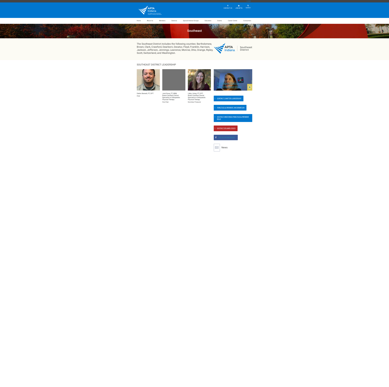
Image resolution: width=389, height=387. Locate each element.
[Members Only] (249, 87)
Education (208, 21)
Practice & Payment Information (230, 108)
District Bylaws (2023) (226, 128)
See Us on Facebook (226, 137)
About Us (150, 21)
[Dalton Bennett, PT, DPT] (148, 81)
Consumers (247, 21)
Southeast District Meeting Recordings (229, 85)
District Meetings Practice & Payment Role (233, 118)
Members (162, 21)
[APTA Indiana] (150, 10)
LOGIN (248, 1)
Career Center (232, 21)
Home (139, 21)
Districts (174, 21)
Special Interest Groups (191, 21)
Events (219, 21)
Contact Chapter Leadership (229, 98)
